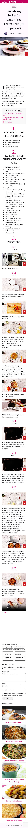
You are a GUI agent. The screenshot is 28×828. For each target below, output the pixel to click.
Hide (19, 110)
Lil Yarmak (11, 33)
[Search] (22, 1)
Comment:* (5, 672)
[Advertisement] (14, 69)
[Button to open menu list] (24, 2)
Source (4, 612)
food (14, 6)
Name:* (4, 683)
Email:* (4, 690)
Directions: (7, 122)
